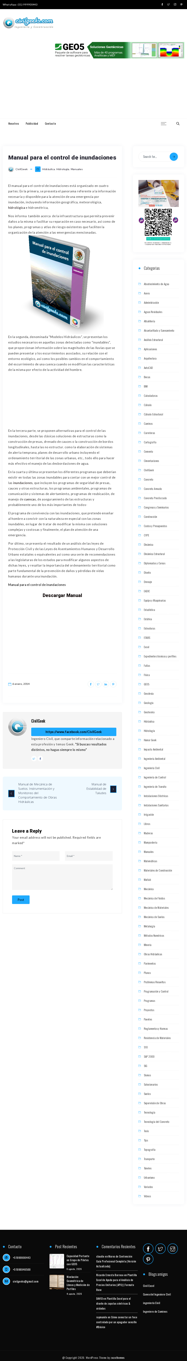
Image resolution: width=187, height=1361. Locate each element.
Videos (147, 1196)
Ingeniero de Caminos (155, 1311)
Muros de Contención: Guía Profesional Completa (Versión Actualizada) (116, 1261)
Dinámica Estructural (154, 554)
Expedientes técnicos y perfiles (160, 656)
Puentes (148, 1019)
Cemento (148, 451)
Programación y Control (156, 991)
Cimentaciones (151, 461)
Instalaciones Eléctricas (156, 796)
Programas (149, 1001)
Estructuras (149, 628)
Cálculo (148, 405)
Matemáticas (150, 861)
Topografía (150, 1149)
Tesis (146, 1131)
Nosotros (13, 123)
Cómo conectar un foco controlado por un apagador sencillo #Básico (116, 1322)
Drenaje (148, 582)
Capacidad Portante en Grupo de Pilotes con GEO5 (78, 1260)
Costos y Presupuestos (155, 526)
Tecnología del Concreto (156, 1122)
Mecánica (149, 889)
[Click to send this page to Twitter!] (98, 684)
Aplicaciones (150, 349)
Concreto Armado (153, 489)
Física (147, 675)
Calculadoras (151, 395)
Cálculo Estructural (153, 414)
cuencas (30, 499)
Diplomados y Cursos (154, 563)
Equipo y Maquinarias (155, 600)
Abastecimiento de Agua (156, 284)
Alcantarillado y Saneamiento (159, 330)
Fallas (147, 665)
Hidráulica (48, 169)
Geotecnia (149, 712)
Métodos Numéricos (154, 935)
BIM (146, 386)
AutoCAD (148, 368)
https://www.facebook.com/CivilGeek (74, 732)
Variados (148, 1187)
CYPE (146, 535)
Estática (148, 619)
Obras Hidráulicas (153, 954)
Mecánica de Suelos (154, 917)
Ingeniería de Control (155, 777)
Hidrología (62, 169)
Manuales (77, 169)
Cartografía (150, 442)
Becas (147, 377)
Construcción (150, 517)
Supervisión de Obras (155, 1103)
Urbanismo (149, 1177)
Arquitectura (150, 358)
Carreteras (149, 433)
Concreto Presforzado (155, 498)
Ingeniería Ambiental (154, 759)
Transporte (149, 1159)
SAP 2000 (149, 1056)
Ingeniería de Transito (155, 786)
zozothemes (118, 1358)
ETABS (147, 638)
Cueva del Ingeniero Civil (157, 1294)
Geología (149, 703)
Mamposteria (150, 842)
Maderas (148, 833)
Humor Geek (150, 740)
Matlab (147, 880)
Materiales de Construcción (158, 870)
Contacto (50, 123)
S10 (146, 1047)
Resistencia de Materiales (157, 1038)
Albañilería (149, 321)
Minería (148, 945)
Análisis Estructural (153, 340)
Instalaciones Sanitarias (156, 805)
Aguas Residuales (153, 312)
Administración (151, 302)
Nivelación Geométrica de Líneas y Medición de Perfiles (78, 1283)
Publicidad (32, 123)
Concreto (148, 479)
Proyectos (149, 1010)
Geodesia (149, 693)
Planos (147, 973)
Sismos (147, 1075)
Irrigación (149, 814)
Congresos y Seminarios (156, 507)
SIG (145, 1066)
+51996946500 (22, 1269)
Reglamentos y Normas (156, 1028)
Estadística (149, 610)
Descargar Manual (62, 595)
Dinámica (148, 544)
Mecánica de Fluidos (154, 898)
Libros (147, 824)
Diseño (147, 572)
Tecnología (149, 1112)
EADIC (147, 591)
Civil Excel (148, 1286)
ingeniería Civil (151, 1303)
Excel (146, 647)
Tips (146, 1140)
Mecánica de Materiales (156, 907)
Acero (147, 293)
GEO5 (147, 684)
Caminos (148, 423)
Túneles (148, 1168)
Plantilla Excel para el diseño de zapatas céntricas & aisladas (113, 1303)
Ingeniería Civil (152, 768)
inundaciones (23, 483)
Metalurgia (149, 926)
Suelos (147, 1094)
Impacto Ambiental (153, 749)
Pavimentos (150, 963)
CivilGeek (38, 721)
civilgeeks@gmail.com (25, 1281)
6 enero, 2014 (21, 683)
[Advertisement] (93, 91)
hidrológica (16, 208)
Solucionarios (151, 1084)
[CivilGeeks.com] (28, 23)
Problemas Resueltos (155, 982)
